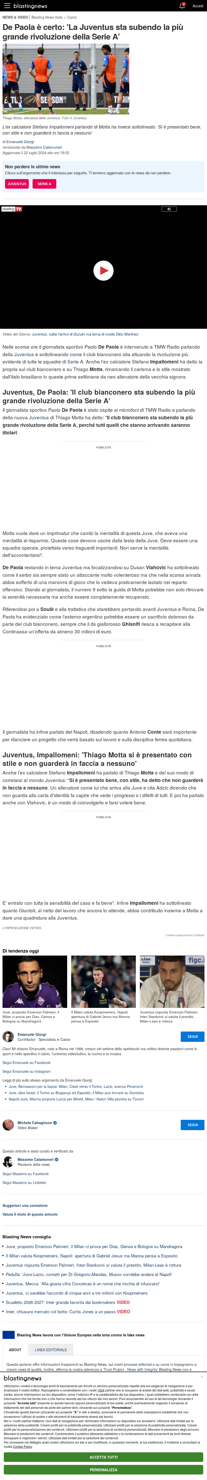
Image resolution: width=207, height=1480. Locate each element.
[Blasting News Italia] (30, 6)
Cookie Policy (22, 1446)
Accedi (198, 5)
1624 (101, 1390)
